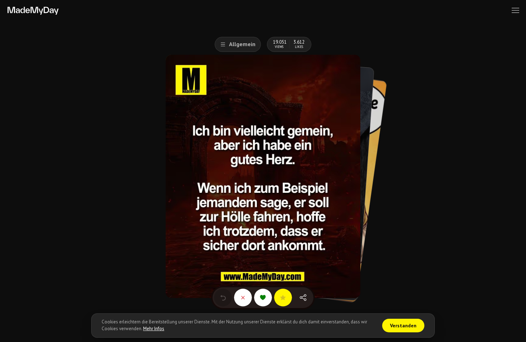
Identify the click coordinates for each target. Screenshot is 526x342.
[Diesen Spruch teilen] (303, 298)
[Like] (263, 298)
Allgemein (242, 44)
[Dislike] (243, 298)
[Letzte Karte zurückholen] (223, 298)
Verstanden (403, 325)
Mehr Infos (153, 329)
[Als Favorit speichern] (283, 298)
